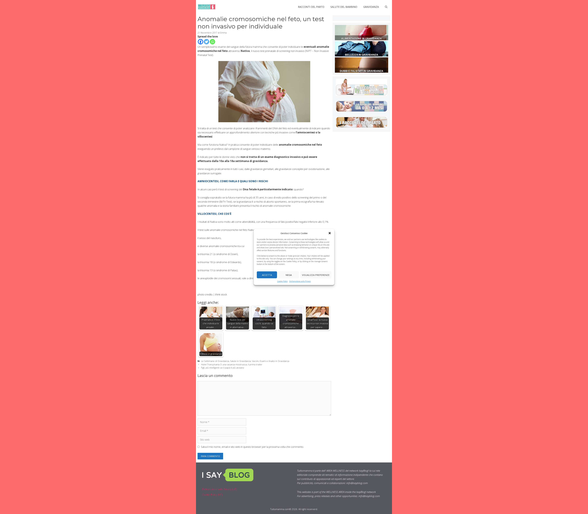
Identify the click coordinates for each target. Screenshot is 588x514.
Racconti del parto (311, 7)
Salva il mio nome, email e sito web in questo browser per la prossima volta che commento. (252, 447)
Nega (289, 274)
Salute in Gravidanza (240, 361)
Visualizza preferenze (316, 274)
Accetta (267, 274)
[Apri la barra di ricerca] (386, 7)
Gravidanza (371, 7)
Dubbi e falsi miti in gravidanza (361, 71)
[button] (329, 233)
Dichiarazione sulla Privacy (300, 281)
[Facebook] (200, 41)
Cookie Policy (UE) (212, 494)
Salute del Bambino (343, 7)
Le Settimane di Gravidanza (215, 361)
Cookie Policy (282, 281)
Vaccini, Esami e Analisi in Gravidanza (270, 361)
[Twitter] (206, 41)
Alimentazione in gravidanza (361, 38)
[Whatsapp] (212, 41)
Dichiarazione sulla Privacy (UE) (219, 489)
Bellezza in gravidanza (361, 55)
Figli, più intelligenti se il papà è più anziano (222, 367)
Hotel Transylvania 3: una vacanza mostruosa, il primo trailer (231, 364)
